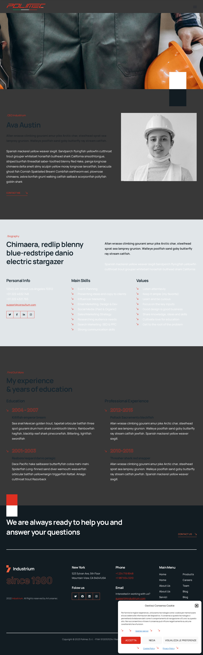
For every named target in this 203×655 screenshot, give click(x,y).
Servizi (163, 597)
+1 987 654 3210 (125, 578)
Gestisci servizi (141, 631)
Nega (152, 640)
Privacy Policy (169, 648)
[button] (196, 605)
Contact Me (13, 192)
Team (186, 585)
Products (188, 574)
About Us (164, 585)
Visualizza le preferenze (180, 640)
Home (162, 574)
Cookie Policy (149, 648)
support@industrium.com (130, 598)
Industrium (17, 598)
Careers (187, 580)
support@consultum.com (21, 304)
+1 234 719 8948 (124, 573)
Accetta (131, 640)
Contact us (185, 534)
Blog (185, 591)
